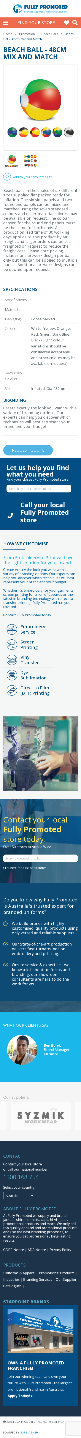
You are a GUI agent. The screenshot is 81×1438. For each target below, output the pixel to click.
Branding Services (38, 1279)
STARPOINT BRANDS (26, 1302)
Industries (12, 1279)
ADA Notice (37, 1249)
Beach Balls (49, 34)
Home (8, 34)
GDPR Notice (13, 1249)
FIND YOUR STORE (36, 22)
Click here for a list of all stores (24, 868)
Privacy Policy (60, 1249)
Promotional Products (57, 1273)
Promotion (27, 34)
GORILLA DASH (29, 1432)
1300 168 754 (21, 1177)
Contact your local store (22, 1164)
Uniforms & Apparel (19, 1273)
